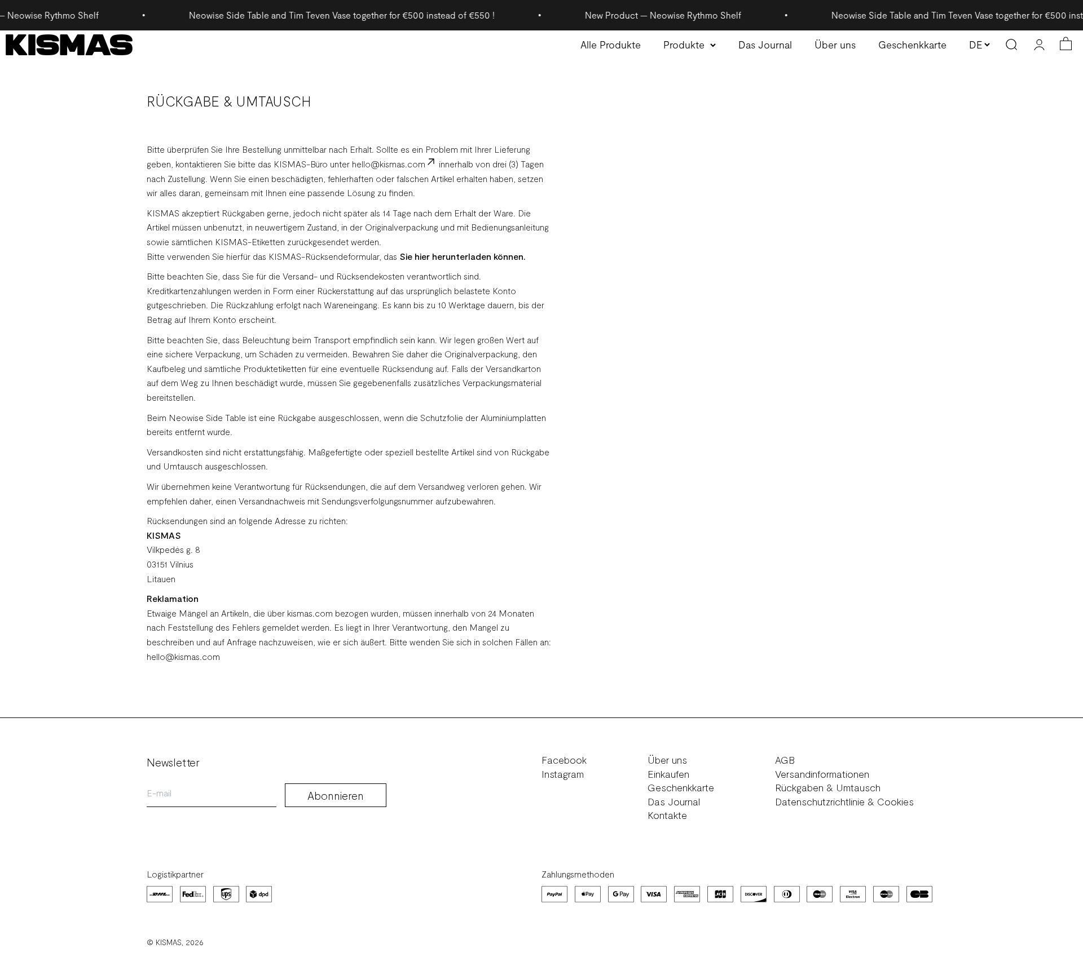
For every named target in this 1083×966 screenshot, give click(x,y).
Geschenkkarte (912, 44)
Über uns (835, 44)
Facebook (564, 760)
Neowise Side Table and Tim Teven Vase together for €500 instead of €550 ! (319, 15)
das (390, 256)
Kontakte (667, 815)
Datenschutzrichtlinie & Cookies (844, 802)
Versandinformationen (822, 774)
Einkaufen (668, 774)
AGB (785, 760)
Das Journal (765, 44)
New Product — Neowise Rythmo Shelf (640, 15)
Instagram (563, 774)
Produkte (684, 44)
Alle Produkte (610, 44)
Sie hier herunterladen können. (461, 256)
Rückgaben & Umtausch (828, 788)
